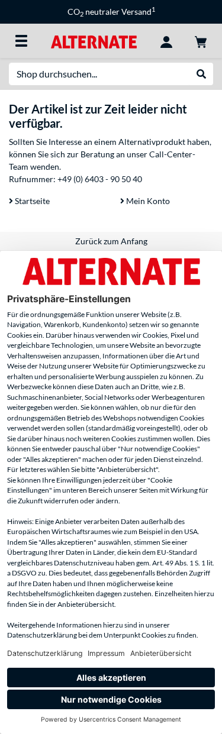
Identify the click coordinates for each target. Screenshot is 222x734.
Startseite (31, 201)
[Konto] (166, 41)
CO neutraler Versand (111, 12)
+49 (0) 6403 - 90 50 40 (99, 179)
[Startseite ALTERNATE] (94, 40)
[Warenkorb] (200, 41)
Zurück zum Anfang (111, 241)
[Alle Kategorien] (21, 40)
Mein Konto (147, 201)
